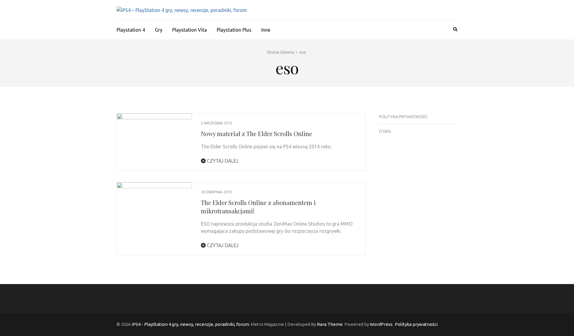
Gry (158, 30)
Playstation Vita (189, 30)
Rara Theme (330, 324)
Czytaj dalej (222, 161)
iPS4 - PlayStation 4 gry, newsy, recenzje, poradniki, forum (190, 324)
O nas (385, 131)
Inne (265, 30)
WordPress (381, 324)
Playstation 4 (131, 30)
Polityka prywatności (403, 116)
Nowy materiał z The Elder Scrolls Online (256, 134)
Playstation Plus (234, 30)
